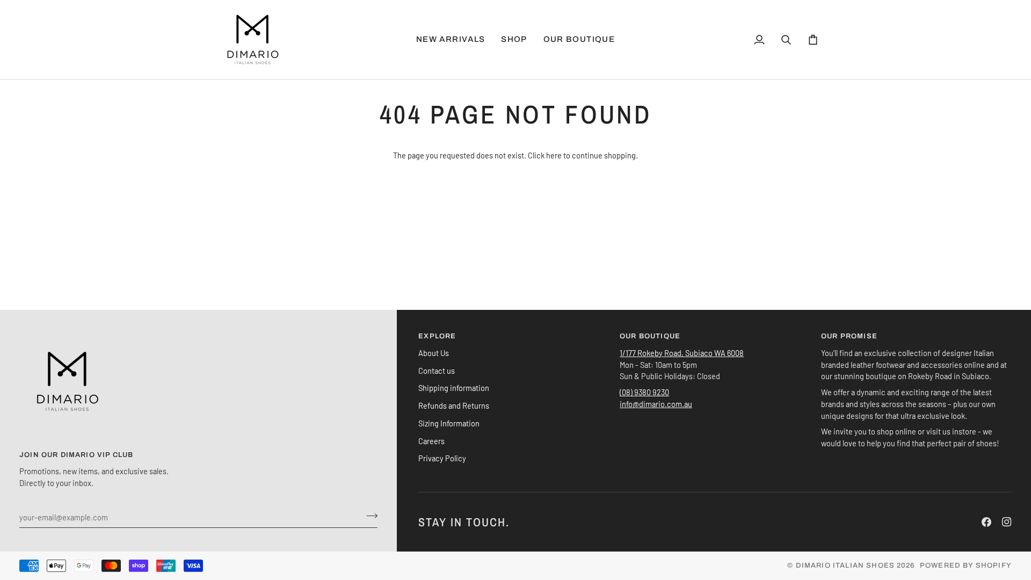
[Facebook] (986, 522)
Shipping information (453, 388)
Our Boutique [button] (650, 336)
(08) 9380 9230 (644, 392)
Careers (431, 441)
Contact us (436, 370)
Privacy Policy (442, 458)
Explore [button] (437, 336)
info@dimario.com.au (656, 404)
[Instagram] (1007, 522)
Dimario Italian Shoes (845, 565)
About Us (433, 353)
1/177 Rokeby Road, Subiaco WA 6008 (682, 353)
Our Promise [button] (849, 336)
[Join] (368, 515)
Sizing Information (449, 423)
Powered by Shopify (966, 565)
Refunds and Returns (453, 405)
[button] (514, 39)
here (554, 155)
